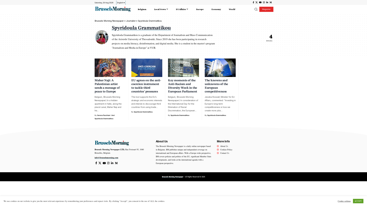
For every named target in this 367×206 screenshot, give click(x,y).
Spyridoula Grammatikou (104, 119)
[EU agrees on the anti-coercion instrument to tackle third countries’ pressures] (146, 68)
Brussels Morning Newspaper (109, 20)
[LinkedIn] (267, 2)
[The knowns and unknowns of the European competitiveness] (220, 68)
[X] (256, 2)
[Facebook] (253, 2)
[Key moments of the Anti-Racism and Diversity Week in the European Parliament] (183, 68)
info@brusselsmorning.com (106, 157)
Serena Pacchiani (103, 115)
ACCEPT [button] (358, 201)
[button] (256, 9)
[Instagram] (264, 2)
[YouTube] (260, 2)
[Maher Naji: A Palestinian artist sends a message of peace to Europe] (110, 68)
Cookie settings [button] (344, 201)
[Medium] (270, 2)
